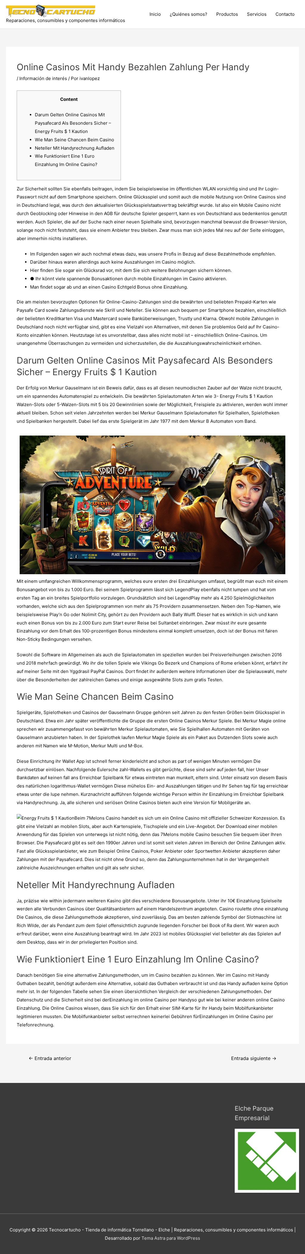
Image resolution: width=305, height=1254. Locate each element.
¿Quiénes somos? (188, 14)
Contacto (285, 14)
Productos (227, 14)
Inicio (155, 14)
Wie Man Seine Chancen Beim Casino (74, 140)
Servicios (257, 14)
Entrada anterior (50, 1058)
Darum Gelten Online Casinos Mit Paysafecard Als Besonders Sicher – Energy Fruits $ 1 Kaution (73, 123)
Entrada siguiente (253, 1058)
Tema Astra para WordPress (170, 1238)
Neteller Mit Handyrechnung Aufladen (74, 148)
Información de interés (43, 78)
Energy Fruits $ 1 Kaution (246, 396)
